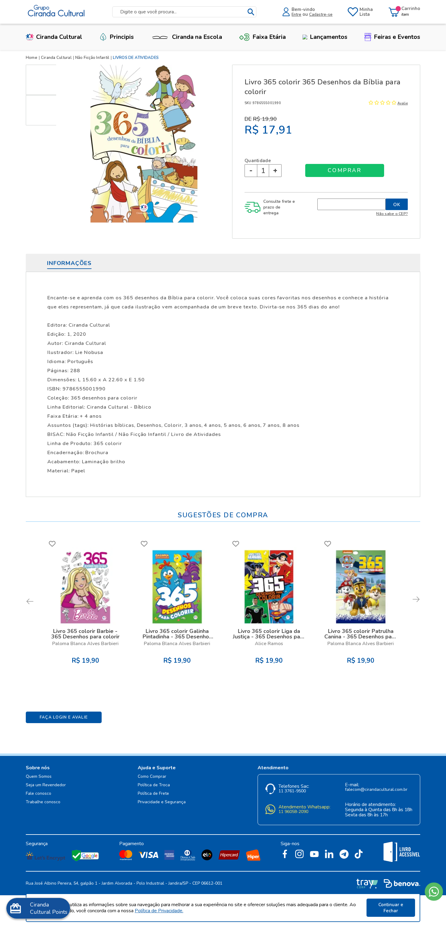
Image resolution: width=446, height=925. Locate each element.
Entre (296, 14)
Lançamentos (328, 37)
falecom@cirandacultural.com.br (376, 789)
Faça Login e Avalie (64, 717)
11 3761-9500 (292, 791)
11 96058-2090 (293, 811)
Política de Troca (154, 785)
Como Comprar (152, 776)
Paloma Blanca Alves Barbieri (85, 643)
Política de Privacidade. (159, 910)
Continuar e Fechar (390, 908)
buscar (251, 12)
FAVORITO (52, 543)
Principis (122, 37)
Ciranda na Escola (197, 37)
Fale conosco (38, 793)
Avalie (402, 103)
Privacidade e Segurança (162, 802)
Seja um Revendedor (46, 785)
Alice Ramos (269, 643)
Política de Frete (153, 793)
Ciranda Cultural (59, 37)
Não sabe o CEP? (392, 213)
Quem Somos (39, 776)
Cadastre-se (321, 14)
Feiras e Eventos (397, 37)
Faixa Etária (269, 37)
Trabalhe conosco (43, 802)
